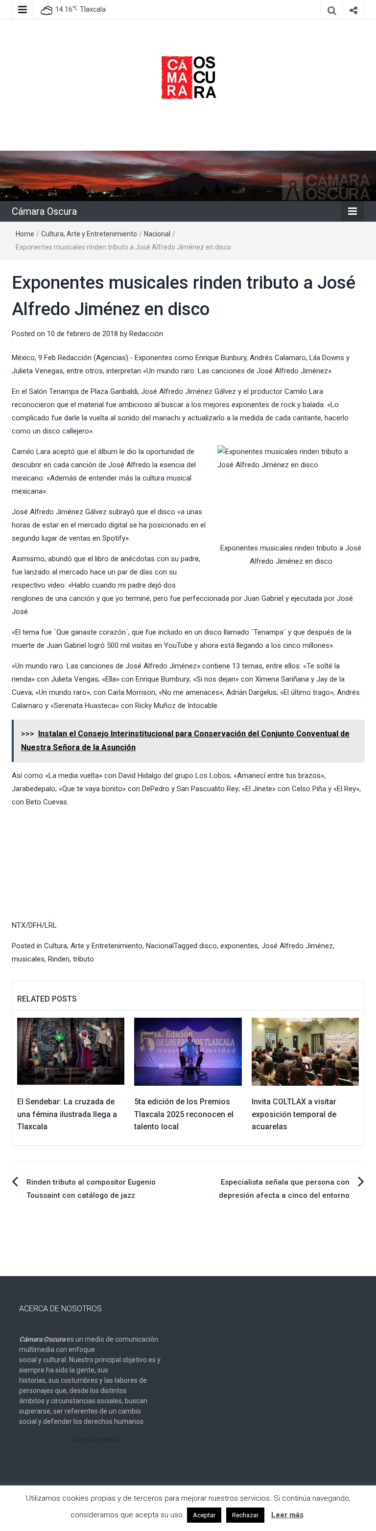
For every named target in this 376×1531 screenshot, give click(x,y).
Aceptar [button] (204, 1515)
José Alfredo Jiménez (297, 945)
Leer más (287, 1514)
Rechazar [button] (245, 1515)
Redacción (146, 333)
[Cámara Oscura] (188, 175)
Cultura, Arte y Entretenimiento (89, 234)
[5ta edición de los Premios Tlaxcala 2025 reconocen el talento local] (187, 1051)
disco (208, 945)
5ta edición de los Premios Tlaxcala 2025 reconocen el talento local (184, 1114)
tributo (83, 959)
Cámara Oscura (44, 211)
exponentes (239, 945)
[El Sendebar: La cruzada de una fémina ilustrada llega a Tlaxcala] (70, 1051)
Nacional (157, 234)
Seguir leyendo (96, 1439)
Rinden (59, 959)
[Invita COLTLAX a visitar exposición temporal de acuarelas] (305, 1051)
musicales (28, 959)
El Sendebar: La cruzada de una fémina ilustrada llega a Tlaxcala (67, 1114)
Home (25, 234)
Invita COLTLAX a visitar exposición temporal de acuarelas (294, 1114)
